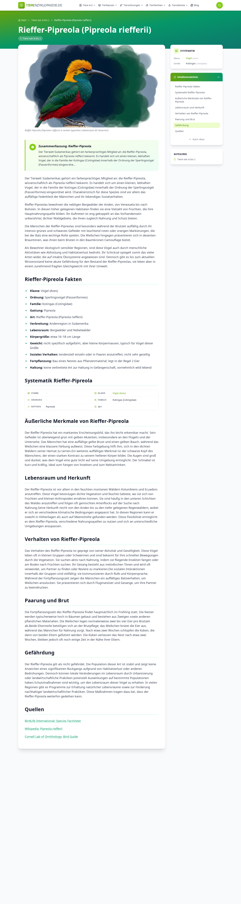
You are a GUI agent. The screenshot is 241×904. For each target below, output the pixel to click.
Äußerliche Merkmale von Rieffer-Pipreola (193, 100)
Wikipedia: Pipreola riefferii (43, 729)
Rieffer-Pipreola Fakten (187, 86)
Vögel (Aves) (119, 393)
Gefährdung (182, 125)
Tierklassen (108, 5)
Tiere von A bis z (40, 20)
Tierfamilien (156, 5)
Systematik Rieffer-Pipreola (190, 92)
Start (23, 20)
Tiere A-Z (88, 5)
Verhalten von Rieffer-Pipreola (191, 113)
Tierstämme (178, 5)
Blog (196, 5)
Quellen (179, 131)
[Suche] (219, 5)
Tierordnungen (131, 5)
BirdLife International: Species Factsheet (53, 721)
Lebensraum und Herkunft (189, 107)
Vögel (189, 58)
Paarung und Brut (185, 119)
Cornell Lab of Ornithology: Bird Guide (51, 737)
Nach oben (199, 139)
